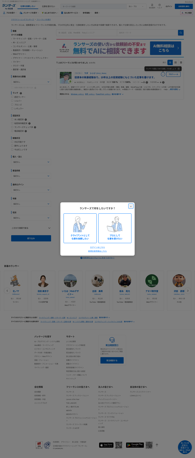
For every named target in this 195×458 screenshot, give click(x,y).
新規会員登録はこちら (97, 251)
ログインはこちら (97, 247)
